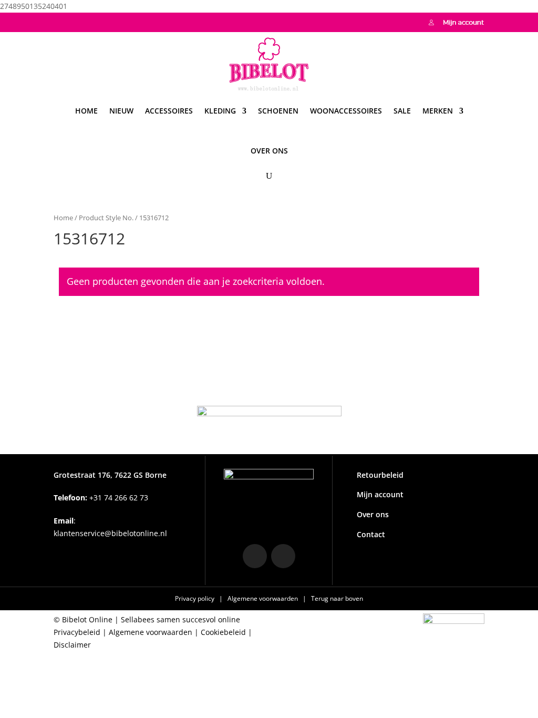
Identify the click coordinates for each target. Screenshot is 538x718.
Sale (402, 111)
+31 (101, 497)
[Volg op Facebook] (83, 21)
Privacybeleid (77, 632)
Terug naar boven (337, 598)
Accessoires (169, 111)
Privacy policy (195, 598)
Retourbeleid (380, 475)
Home (86, 111)
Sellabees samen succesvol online (180, 619)
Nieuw (121, 111)
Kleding (220, 111)
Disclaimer (72, 645)
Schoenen (278, 111)
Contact (371, 534)
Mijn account (380, 494)
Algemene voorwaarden (263, 598)
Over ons (269, 151)
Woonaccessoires (346, 111)
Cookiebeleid (223, 632)
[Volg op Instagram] (62, 21)
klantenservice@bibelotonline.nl (110, 533)
